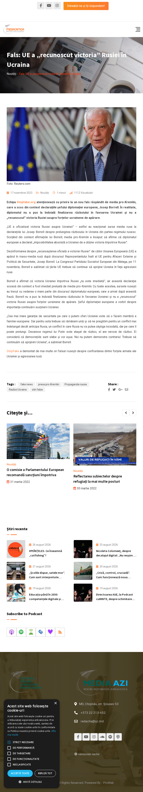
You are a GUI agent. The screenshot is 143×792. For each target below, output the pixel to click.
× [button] (55, 703)
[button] (126, 412)
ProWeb (108, 783)
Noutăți (44, 192)
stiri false (37, 389)
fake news (26, 384)
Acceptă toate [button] (20, 773)
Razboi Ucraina (18, 389)
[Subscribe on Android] (31, 632)
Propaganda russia (76, 384)
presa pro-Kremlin (48, 384)
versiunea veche (88, 754)
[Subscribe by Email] (40, 632)
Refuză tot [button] (45, 773)
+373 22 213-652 (93, 713)
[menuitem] (64, 16)
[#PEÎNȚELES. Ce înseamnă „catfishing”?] (16, 549)
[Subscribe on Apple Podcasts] (11, 632)
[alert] (32, 743)
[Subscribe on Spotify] (21, 632)
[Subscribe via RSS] (60, 632)
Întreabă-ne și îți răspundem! (86, 6)
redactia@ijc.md (92, 721)
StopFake (13, 351)
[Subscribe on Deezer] (50, 632)
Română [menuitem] (64, 16)
